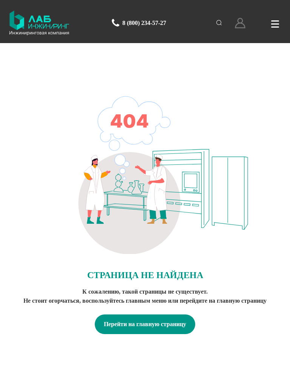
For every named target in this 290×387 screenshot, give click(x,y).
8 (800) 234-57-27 (144, 23)
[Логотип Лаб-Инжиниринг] (39, 23)
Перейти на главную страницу (145, 324)
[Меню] (275, 23)
